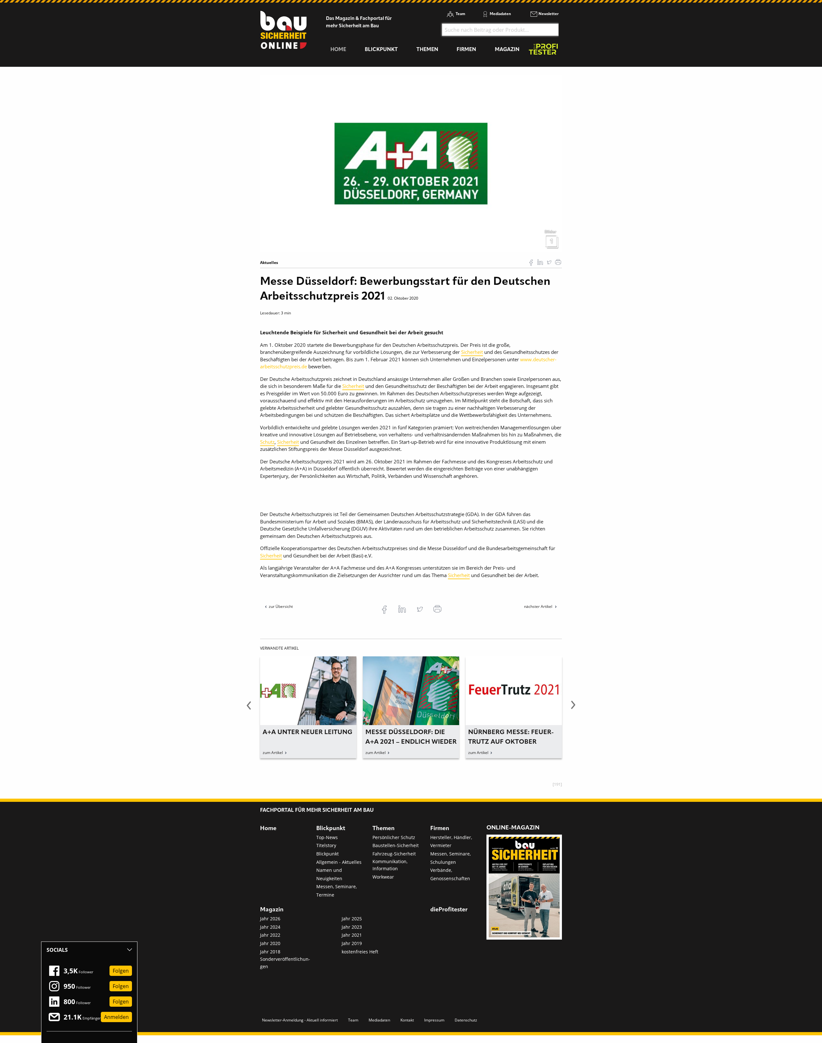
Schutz (267, 442)
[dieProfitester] (543, 51)
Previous (249, 709)
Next (573, 709)
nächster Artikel (538, 606)
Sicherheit (472, 352)
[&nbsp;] (411, 163)
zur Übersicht (281, 606)
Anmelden (116, 1017)
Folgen (121, 970)
